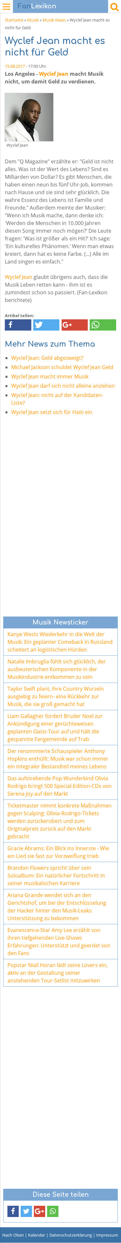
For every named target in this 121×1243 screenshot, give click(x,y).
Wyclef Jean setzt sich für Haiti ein (51, 412)
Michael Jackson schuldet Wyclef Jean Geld (62, 367)
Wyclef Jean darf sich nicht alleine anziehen (63, 385)
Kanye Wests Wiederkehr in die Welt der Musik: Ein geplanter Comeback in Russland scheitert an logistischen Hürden (60, 642)
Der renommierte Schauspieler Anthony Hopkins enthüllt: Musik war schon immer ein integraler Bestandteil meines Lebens (57, 758)
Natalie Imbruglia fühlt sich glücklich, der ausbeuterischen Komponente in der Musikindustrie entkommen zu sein (56, 669)
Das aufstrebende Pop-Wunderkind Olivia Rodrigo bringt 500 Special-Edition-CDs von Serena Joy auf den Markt (59, 786)
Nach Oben (13, 1235)
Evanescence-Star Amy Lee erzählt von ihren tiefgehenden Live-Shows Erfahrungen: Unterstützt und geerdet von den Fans (58, 942)
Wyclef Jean (53, 73)
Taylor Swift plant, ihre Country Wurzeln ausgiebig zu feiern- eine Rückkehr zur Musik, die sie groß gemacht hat (55, 696)
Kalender (36, 1235)
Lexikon (37, 6)
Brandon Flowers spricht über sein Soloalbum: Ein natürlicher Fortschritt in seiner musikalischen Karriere (56, 875)
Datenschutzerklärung (70, 1235)
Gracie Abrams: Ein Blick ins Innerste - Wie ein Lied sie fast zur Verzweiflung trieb (58, 852)
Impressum (107, 1235)
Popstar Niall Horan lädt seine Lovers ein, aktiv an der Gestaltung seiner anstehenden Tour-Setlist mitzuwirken (57, 973)
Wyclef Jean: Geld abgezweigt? (47, 357)
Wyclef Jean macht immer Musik (49, 376)
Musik (33, 20)
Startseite (14, 20)
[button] (18, 325)
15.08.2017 (15, 66)
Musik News (54, 20)
